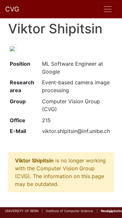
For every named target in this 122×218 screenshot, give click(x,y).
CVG (12, 9)
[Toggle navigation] (108, 9)
